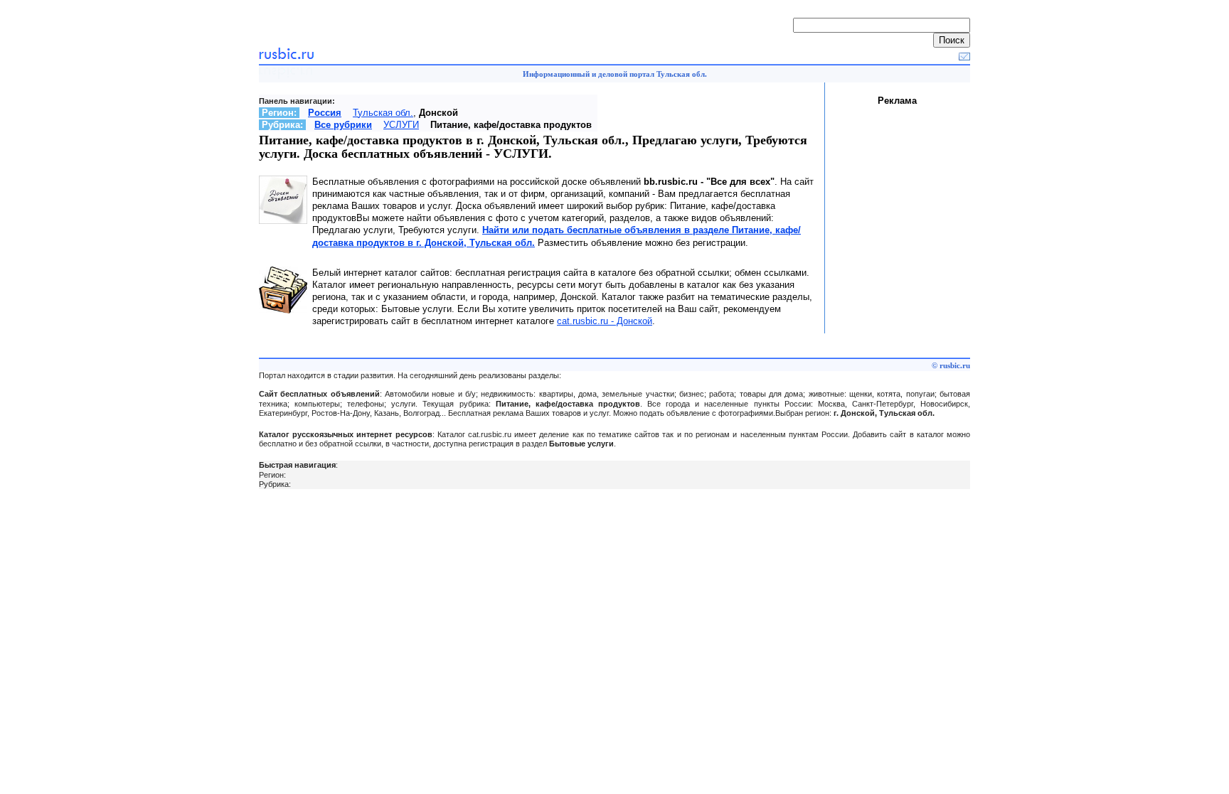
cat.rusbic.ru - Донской (604, 321)
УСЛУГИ (401, 124)
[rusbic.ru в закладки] (964, 57)
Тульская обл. (383, 112)
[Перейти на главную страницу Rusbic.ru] (286, 57)
